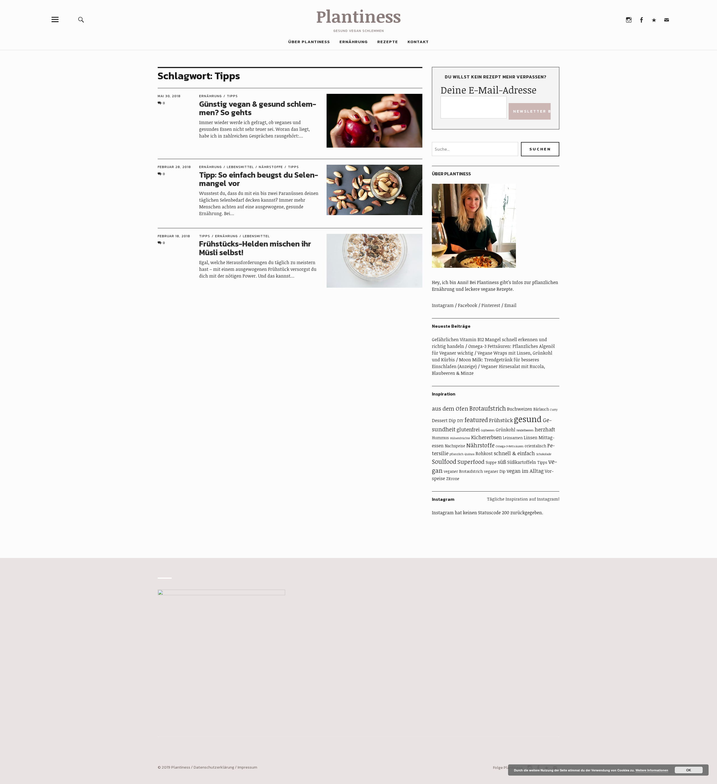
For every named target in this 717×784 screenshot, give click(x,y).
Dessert (440, 420)
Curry (554, 409)
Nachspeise (455, 445)
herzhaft (545, 429)
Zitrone (452, 478)
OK (688, 770)
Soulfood (444, 461)
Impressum (247, 767)
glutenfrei (468, 429)
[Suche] (81, 19)
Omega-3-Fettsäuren (509, 446)
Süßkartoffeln (521, 462)
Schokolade (543, 454)
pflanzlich (457, 454)
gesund (528, 418)
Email (666, 19)
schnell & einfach (514, 453)
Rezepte (387, 41)
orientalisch (535, 445)
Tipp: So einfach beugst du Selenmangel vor (258, 179)
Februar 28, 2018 (174, 166)
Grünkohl (505, 430)
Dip (452, 420)
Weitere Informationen (651, 770)
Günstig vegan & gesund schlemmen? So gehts (257, 108)
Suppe (491, 462)
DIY (460, 420)
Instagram (628, 19)
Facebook (641, 19)
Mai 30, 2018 (169, 96)
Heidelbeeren (525, 430)
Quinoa (469, 454)
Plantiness (358, 15)
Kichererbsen (486, 437)
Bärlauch (541, 409)
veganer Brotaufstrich (463, 471)
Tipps (232, 96)
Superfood (471, 462)
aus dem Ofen (450, 408)
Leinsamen (513, 437)
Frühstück (501, 420)
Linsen (530, 437)
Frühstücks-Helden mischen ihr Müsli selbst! (255, 248)
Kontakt (418, 41)
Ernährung (353, 41)
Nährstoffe (271, 166)
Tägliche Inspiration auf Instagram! (523, 499)
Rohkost (484, 453)
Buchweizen (519, 409)
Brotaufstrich (487, 408)
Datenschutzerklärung (214, 767)
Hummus (440, 437)
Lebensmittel (240, 166)
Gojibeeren (488, 430)
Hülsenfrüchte (460, 438)
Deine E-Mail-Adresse (488, 89)
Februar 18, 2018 (174, 236)
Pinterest (654, 19)
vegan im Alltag (525, 470)
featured (476, 420)
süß (502, 462)
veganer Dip (495, 471)
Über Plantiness (309, 41)
